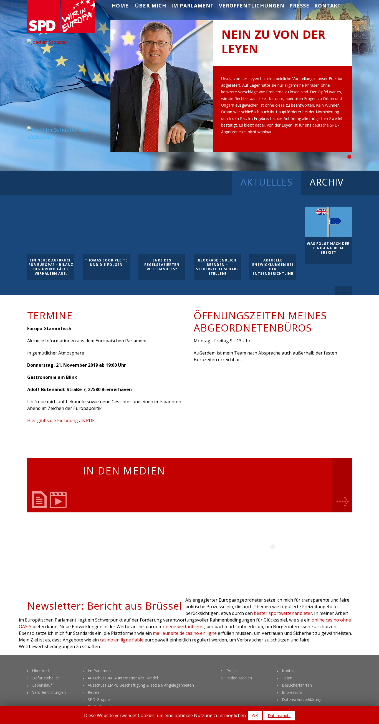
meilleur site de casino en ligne (185, 633)
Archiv (326, 182)
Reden (93, 692)
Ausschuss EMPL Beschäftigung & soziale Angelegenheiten (141, 685)
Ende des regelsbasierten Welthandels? (162, 264)
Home (120, 5)
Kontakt (327, 5)
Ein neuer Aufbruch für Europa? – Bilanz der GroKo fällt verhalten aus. (51, 267)
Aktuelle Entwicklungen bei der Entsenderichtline (272, 267)
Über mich (150, 5)
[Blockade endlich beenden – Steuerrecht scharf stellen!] (217, 230)
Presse (299, 5)
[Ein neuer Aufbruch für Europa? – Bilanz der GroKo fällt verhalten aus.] (50, 230)
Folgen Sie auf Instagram (276, 556)
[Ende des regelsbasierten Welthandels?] (161, 230)
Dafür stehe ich (46, 678)
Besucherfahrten (297, 685)
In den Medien (239, 678)
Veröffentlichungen (251, 5)
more (342, 485)
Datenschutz (279, 715)
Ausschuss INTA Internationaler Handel (123, 678)
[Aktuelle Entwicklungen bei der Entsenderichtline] (272, 230)
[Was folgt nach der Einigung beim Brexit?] (328, 222)
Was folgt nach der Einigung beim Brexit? (328, 248)
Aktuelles (267, 182)
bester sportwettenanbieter (283, 613)
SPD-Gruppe (99, 699)
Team (287, 678)
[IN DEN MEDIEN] (50, 485)
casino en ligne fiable (121, 640)
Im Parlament (192, 5)
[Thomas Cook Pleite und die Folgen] (106, 230)
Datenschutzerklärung (301, 699)
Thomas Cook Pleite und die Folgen (106, 262)
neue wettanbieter (185, 626)
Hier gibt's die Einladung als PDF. (61, 420)
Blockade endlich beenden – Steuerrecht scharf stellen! (217, 267)
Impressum (292, 692)
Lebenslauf (42, 685)
